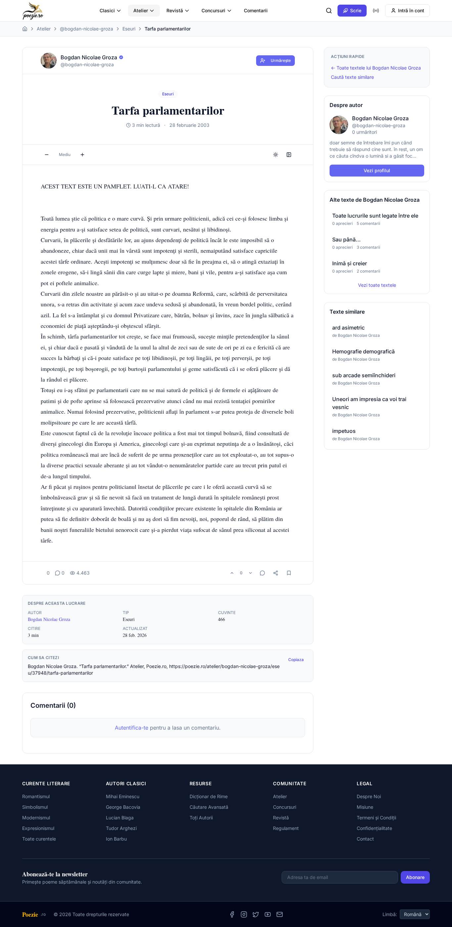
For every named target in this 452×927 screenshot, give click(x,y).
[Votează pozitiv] (232, 573)
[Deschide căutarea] (329, 11)
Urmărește (281, 60)
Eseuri (128, 28)
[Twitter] (255, 914)
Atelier (140, 10)
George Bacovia (123, 807)
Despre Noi (369, 796)
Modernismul (36, 817)
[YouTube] (267, 914)
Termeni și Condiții (376, 817)
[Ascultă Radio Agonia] (376, 11)
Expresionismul (38, 828)
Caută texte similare (352, 77)
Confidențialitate (374, 828)
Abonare (415, 877)
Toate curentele (39, 839)
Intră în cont (411, 10)
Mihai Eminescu (122, 796)
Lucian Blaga (120, 817)
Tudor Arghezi (121, 828)
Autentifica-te (131, 727)
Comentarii (256, 10)
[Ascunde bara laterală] (289, 155)
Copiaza (296, 659)
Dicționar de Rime (209, 796)
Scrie (355, 10)
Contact (365, 839)
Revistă (174, 10)
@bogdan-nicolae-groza (86, 28)
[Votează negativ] (250, 573)
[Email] (279, 914)
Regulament (286, 828)
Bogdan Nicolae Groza (49, 619)
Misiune (365, 807)
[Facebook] (232, 914)
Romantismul (36, 796)
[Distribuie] (276, 573)
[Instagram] (244, 914)
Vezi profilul (377, 170)
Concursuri (213, 10)
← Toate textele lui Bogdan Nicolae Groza (376, 68)
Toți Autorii (201, 817)
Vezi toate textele (377, 285)
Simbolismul (35, 807)
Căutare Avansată (209, 807)
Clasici (107, 10)
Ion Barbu (116, 839)
